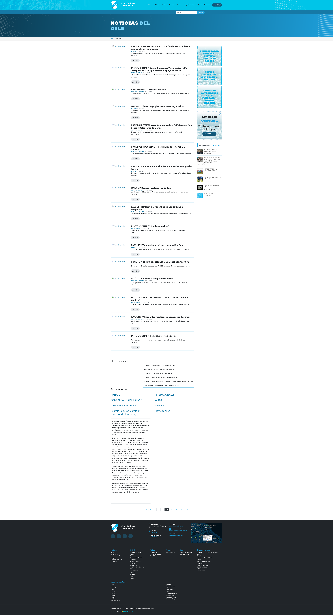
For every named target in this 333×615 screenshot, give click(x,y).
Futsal (112, 586)
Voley (112, 584)
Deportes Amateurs (116, 559)
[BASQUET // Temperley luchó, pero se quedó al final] (118, 245)
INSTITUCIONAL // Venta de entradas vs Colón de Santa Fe (163, 385)
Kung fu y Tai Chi (115, 600)
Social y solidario (202, 567)
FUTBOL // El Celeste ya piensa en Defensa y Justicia (157, 106)
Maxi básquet (170, 595)
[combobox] (186, 12)
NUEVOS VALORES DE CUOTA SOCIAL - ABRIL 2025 (209, 76)
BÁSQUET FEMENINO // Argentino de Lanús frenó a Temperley (157, 208)
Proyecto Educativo (135, 561)
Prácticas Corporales (172, 599)
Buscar (201, 12)
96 (150, 510)
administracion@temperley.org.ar (178, 530)
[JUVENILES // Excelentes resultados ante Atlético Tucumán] (118, 316)
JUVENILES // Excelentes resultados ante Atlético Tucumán (160, 316)
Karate (112, 599)
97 (154, 510)
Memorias (183, 556)
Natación (132, 574)
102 (176, 510)
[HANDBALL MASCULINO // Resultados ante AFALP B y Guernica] (118, 146)
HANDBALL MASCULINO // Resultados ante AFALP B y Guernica (158, 148)
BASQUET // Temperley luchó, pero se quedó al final (157, 245)
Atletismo (169, 588)
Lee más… (135, 60)
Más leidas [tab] (216, 145)
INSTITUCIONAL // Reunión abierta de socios (153, 335)
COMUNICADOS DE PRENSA (126, 400)
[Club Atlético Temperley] (123, 5)
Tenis (131, 576)
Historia (132, 554)
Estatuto (132, 563)
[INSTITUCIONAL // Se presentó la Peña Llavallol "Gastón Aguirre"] (118, 297)
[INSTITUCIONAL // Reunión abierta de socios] (118, 335)
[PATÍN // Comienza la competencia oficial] (118, 278)
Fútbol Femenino (171, 597)
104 (186, 510)
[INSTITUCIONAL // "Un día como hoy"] (118, 226)
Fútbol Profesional (155, 554)
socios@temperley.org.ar (176, 535)
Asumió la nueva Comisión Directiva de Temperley (125, 412)
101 (172, 510)
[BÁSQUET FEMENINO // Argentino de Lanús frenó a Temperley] (118, 206)
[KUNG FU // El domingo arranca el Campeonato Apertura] (118, 261)
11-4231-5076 (153, 532)
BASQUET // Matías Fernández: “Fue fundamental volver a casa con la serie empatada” (160, 47)
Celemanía (133, 569)
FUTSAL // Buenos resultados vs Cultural (151, 187)
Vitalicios (199, 569)
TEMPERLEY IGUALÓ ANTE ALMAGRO (212, 178)
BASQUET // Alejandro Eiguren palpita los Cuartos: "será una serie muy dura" (168, 381)
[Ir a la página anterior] (143, 508)
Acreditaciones (170, 552)
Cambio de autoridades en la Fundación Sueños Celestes (209, 96)
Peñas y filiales (208, 193)
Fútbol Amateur (154, 552)
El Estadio (133, 559)
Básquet (113, 558)
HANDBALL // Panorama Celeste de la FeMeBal (159, 369)
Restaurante (133, 565)
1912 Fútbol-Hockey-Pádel (137, 567)
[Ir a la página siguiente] (190, 508)
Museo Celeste (134, 570)
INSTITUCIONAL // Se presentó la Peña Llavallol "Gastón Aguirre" (159, 299)
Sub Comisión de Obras (204, 561)
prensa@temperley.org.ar (176, 526)
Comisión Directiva (135, 552)
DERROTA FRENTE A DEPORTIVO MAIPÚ (210, 170)
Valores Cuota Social (186, 552)
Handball (168, 584)
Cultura (199, 559)
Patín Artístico (170, 586)
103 (181, 510)
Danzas (113, 591)
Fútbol (112, 552)
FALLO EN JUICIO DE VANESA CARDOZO (210, 150)
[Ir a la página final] (192, 508)
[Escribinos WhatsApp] (330, 607)
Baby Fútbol (114, 588)
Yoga (167, 591)
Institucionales (115, 554)
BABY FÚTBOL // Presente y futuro (148, 89)
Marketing (200, 563)
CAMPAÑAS (160, 405)
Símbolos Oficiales (135, 556)
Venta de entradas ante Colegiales (211, 186)
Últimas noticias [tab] (204, 145)
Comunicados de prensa (118, 556)
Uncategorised (162, 410)
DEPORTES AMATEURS (137, 91)
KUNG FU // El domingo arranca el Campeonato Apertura (160, 261)
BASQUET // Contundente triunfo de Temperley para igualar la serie (161, 167)
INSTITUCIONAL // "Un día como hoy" (150, 226)
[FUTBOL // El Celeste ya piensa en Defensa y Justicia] (118, 106)
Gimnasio (132, 572)
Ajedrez (113, 593)
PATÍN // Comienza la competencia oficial (152, 278)
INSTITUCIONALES (136, 72)
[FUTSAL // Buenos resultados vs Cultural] (118, 187)
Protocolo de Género (136, 558)
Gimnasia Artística (171, 593)
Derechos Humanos (202, 556)
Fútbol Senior (154, 556)
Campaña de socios (185, 554)
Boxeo (112, 589)
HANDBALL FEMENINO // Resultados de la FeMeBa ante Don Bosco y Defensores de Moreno (161, 126)
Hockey (113, 597)
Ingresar (209, 134)
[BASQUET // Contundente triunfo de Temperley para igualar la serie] (118, 166)
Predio (132, 578)
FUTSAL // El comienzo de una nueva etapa (158, 373)
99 (162, 510)
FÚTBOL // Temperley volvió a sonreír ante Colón (159, 365)
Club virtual (217, 5)
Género (199, 554)
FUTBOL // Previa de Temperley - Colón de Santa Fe (160, 377)
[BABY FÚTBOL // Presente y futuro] (118, 89)
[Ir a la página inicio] (141, 508)
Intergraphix (129, 611)
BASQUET (134, 51)
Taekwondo (169, 589)
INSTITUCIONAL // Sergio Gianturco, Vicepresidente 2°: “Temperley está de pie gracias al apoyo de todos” (159, 69)
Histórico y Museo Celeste (204, 558)
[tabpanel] (209, 174)
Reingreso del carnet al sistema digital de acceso (209, 56)
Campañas (114, 561)
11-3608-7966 (153, 537)
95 (146, 510)
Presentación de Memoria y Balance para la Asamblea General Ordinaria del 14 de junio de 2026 (212, 160)
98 (158, 510)
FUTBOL (133, 108)
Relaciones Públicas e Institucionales (207, 552)
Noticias (148, 5)
